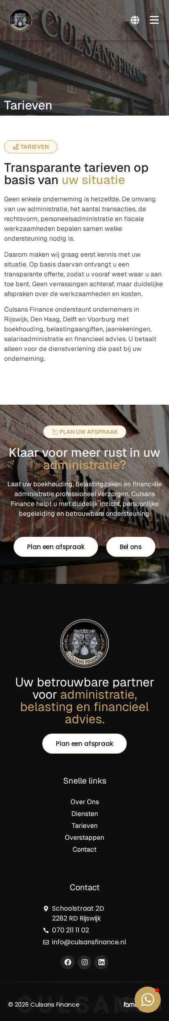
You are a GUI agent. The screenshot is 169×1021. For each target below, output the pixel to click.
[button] (154, 18)
